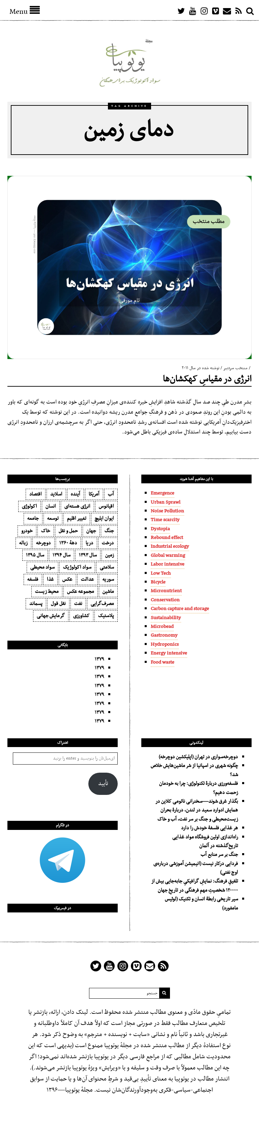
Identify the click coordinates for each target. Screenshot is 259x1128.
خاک (45, 530)
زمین (109, 555)
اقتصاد (35, 494)
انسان (51, 506)
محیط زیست (47, 591)
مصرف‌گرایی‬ (102, 603)
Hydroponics (165, 644)
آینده (75, 494)
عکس (67, 579)
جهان (91, 530)
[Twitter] (181, 11)
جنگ (109, 530)
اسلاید (56, 494)
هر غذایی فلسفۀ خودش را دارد (209, 828)
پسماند (35, 603)
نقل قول (58, 603)
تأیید (103, 783)
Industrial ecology (170, 546)
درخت (108, 543)
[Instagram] (204, 11)
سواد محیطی (42, 567)
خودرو (27, 530)
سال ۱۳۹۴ (61, 555)
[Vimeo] (215, 11)
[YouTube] (192, 11)
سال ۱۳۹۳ (88, 555)
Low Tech (161, 573)
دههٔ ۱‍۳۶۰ (68, 543)
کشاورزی (81, 615)
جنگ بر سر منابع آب (219, 854)
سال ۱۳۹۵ (35, 555)
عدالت (87, 579)
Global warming (168, 555)
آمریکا (94, 494)
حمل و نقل (68, 530)
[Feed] (238, 11)
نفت (78, 603)
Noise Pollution (167, 511)
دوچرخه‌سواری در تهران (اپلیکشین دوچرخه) (198, 756)
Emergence (162, 493)
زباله (23, 543)
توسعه (53, 518)
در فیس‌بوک (62, 908)
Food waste (162, 662)
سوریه (108, 579)
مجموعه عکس (80, 591)
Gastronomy (164, 635)
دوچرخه (43, 543)
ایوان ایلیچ (104, 518)
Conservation (165, 599)
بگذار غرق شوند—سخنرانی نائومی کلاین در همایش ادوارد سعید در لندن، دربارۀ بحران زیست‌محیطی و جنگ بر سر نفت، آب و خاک (196, 810)
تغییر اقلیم (76, 518)
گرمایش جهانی (51, 615)
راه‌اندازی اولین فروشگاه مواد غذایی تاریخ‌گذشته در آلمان (205, 841)
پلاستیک (106, 615)
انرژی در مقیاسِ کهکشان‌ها (207, 379)
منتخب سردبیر (235, 368)
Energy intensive (169, 653)
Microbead (162, 626)
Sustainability (166, 617)
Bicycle (158, 582)
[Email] (227, 11)
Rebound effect (167, 537)
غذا (50, 579)
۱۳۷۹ (99, 659)
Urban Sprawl (165, 502)
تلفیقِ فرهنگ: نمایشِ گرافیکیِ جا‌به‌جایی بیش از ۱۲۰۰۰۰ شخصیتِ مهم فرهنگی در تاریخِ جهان (194, 885)
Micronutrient (166, 590)
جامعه (33, 518)
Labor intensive (167, 564)
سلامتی (107, 567)
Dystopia (160, 528)
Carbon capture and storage (180, 608)
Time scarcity (165, 519)
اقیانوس (106, 506)
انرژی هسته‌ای (77, 506)
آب (111, 494)
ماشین (108, 591)
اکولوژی (29, 506)
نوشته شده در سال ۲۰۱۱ (200, 368)
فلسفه (32, 579)
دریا (89, 543)
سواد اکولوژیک (77, 567)
